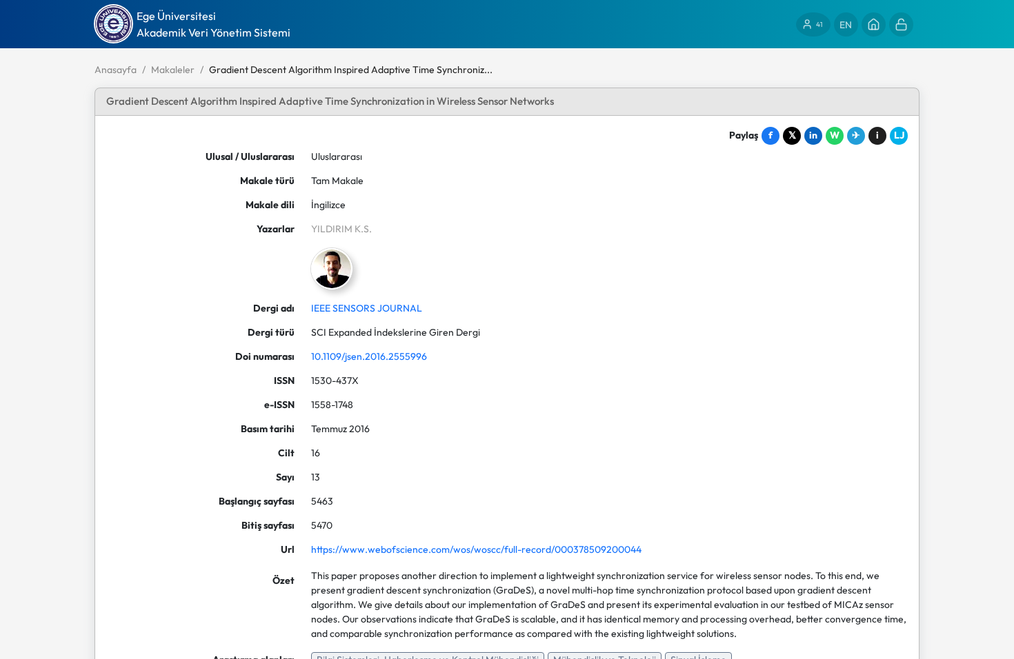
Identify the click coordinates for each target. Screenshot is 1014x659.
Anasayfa (116, 69)
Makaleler (173, 69)
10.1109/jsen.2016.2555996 (369, 356)
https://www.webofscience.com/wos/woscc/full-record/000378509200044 (476, 549)
